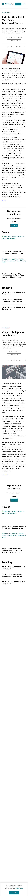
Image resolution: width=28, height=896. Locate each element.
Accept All (14, 892)
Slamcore (5, 475)
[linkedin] (11, 46)
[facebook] (8, 46)
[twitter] (14, 46)
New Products (6, 12)
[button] (3, 4)
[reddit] (17, 46)
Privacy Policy (19, 888)
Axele (4, 200)
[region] (14, 889)
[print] (25, 46)
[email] (19, 46)
